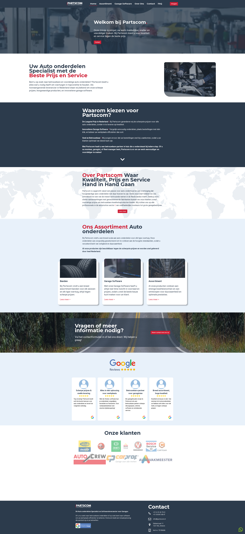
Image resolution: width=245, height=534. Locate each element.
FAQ (160, 4)
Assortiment (105, 4)
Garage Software (123, 4)
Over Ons (139, 4)
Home (93, 4)
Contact (151, 4)
